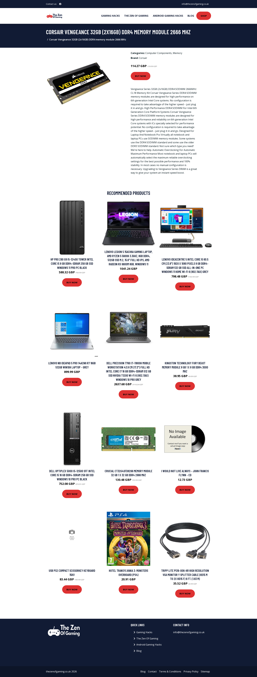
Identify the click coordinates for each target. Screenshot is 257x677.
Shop (204, 15)
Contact (152, 671)
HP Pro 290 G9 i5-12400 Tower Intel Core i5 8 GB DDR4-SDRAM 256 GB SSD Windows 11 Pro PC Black (72, 263)
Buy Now (140, 75)
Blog (191, 15)
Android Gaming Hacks (168, 15)
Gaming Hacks (110, 15)
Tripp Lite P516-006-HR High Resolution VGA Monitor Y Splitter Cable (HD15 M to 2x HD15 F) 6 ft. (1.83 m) (185, 575)
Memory (177, 53)
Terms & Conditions (170, 671)
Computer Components (158, 53)
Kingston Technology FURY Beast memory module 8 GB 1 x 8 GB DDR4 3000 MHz (185, 367)
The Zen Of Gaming (136, 15)
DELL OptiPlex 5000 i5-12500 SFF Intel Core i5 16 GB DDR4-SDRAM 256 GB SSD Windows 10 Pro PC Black (72, 475)
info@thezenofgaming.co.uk (195, 4)
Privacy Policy (191, 671)
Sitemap (205, 671)
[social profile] (60, 4)
